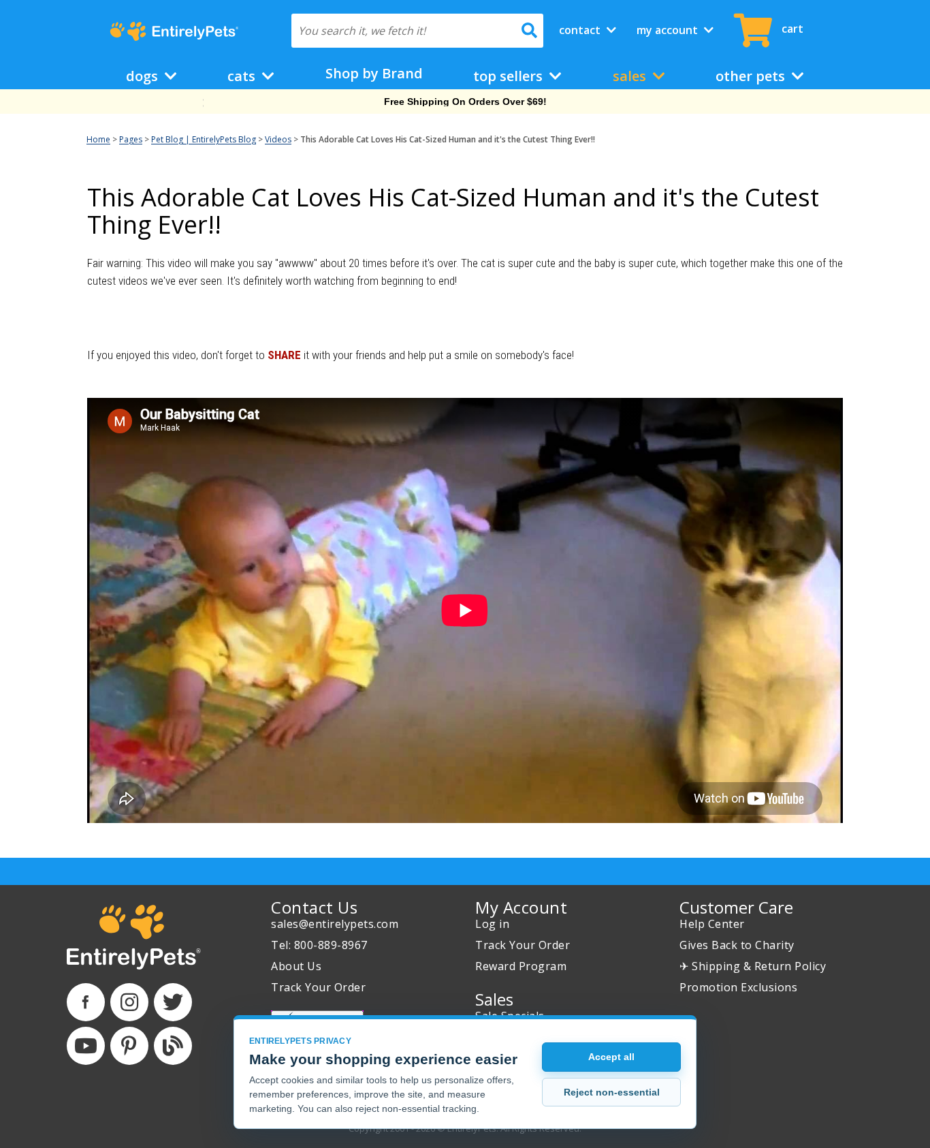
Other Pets (752, 76)
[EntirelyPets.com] (174, 31)
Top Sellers (509, 76)
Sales (631, 76)
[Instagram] (129, 1002)
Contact (581, 29)
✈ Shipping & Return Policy (752, 966)
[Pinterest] (129, 1046)
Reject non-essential (612, 1092)
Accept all (611, 1056)
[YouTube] (86, 1046)
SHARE (284, 355)
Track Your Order (318, 987)
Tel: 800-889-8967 (319, 944)
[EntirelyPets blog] (173, 1046)
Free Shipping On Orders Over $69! (465, 101)
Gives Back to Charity (737, 944)
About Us (296, 966)
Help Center (712, 923)
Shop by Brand (374, 73)
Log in (492, 923)
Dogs (143, 76)
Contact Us (314, 907)
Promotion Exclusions (738, 987)
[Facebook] (86, 1002)
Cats (243, 76)
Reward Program (520, 966)
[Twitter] (173, 1002)
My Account (669, 29)
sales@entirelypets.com (334, 923)
